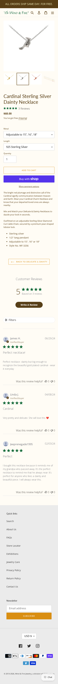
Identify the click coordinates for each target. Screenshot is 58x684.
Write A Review (29, 304)
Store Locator (13, 545)
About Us (11, 529)
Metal (6, 128)
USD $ (28, 636)
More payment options (29, 186)
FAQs (9, 537)
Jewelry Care (13, 562)
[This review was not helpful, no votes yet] (52, 381)
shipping (22, 118)
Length (7, 141)
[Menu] (52, 12)
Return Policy (13, 578)
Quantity (7, 153)
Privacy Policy (13, 570)
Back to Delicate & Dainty (31, 261)
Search (10, 521)
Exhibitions (12, 553)
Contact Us (12, 586)
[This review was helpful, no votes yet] (46, 381)
